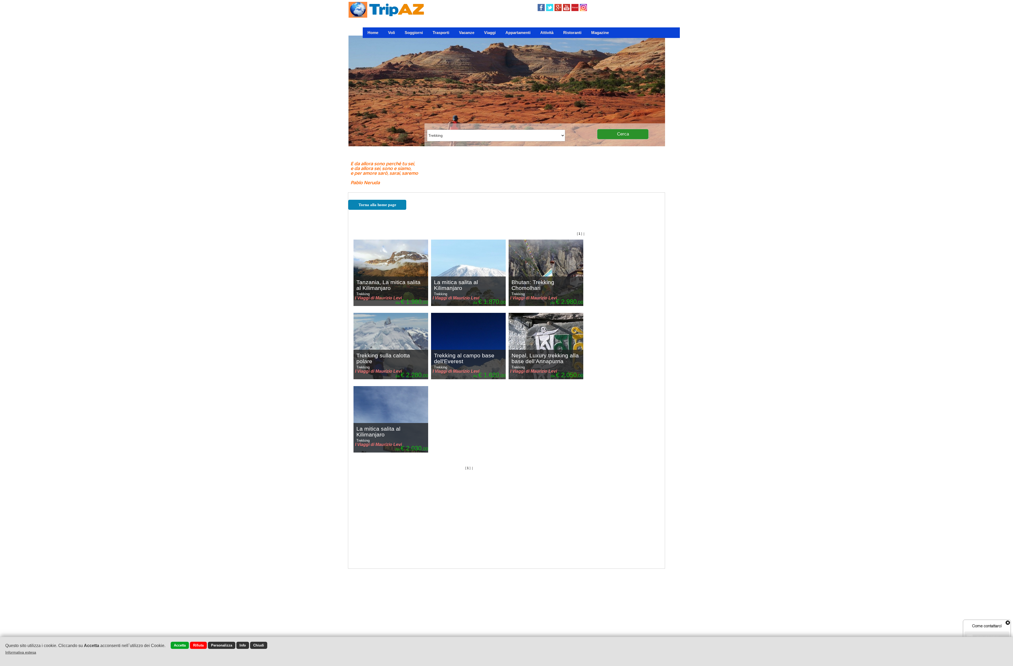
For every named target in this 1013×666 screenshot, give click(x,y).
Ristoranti (572, 32)
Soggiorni (414, 32)
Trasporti (441, 32)
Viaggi (490, 32)
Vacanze (466, 32)
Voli (391, 32)
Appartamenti (518, 32)
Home (372, 32)
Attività (546, 32)
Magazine (600, 32)
